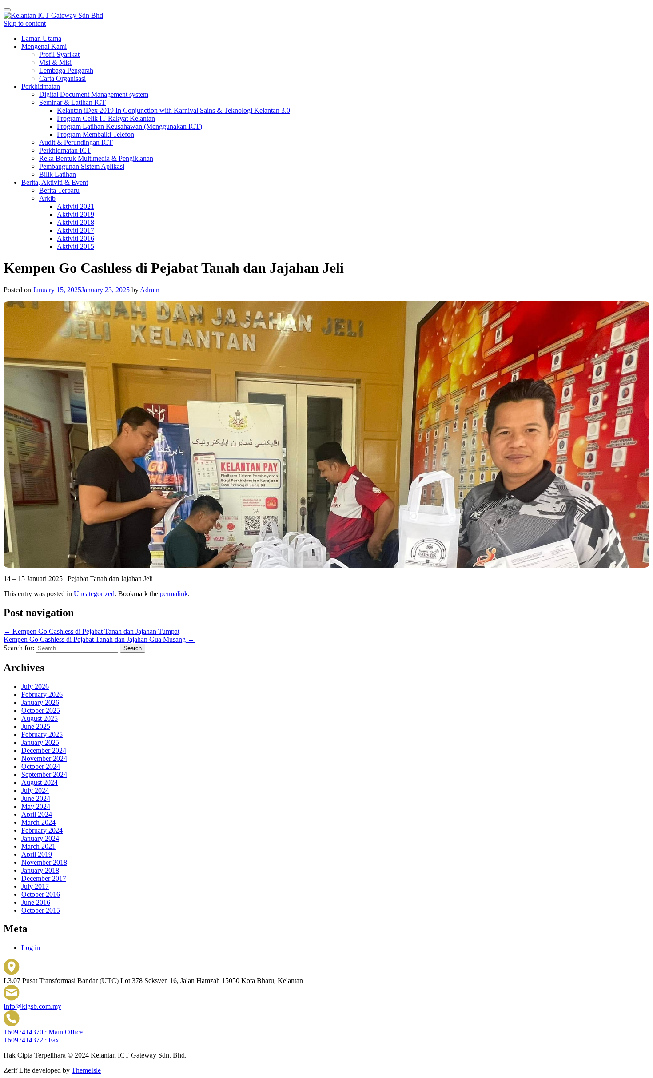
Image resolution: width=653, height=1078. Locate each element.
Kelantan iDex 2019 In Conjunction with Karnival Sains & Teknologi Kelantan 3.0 (173, 110)
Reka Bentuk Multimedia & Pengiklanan (96, 158)
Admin (149, 290)
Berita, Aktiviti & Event (54, 182)
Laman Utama (41, 38)
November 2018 (44, 862)
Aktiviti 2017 (75, 230)
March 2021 (38, 846)
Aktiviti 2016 (75, 238)
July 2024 (35, 790)
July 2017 (35, 886)
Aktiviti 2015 (75, 246)
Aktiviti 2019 (75, 214)
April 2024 (36, 814)
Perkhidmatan (40, 86)
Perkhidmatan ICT (65, 150)
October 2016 (40, 894)
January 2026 (40, 702)
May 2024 (35, 806)
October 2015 (40, 910)
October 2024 (40, 766)
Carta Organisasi (62, 78)
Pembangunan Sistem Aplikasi (81, 166)
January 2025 (40, 742)
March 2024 (38, 822)
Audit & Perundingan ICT (76, 142)
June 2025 (35, 726)
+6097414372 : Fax (31, 1040)
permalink (174, 593)
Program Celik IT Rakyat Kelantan (106, 118)
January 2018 (40, 870)
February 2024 (42, 830)
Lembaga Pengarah (66, 70)
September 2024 (44, 774)
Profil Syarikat (59, 54)
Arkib (47, 198)
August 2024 (39, 782)
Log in (30, 947)
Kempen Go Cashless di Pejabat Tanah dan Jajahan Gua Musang (99, 639)
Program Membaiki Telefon (95, 134)
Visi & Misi (55, 62)
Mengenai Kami (44, 46)
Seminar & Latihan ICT (72, 102)
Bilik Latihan (57, 174)
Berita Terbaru (59, 190)
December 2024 (43, 750)
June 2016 (35, 902)
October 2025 (40, 710)
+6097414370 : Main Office (43, 1032)
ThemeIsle (86, 1070)
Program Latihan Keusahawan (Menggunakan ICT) (129, 126)
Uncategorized (94, 593)
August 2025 (39, 718)
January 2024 (40, 838)
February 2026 (42, 694)
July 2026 (35, 686)
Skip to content (25, 23)
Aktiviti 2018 (75, 222)
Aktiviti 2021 (75, 206)
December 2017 (43, 878)
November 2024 (44, 758)
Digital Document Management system (93, 94)
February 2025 (42, 734)
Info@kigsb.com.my (32, 1006)
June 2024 (35, 798)
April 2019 (36, 854)
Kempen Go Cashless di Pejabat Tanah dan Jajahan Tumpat (91, 631)
